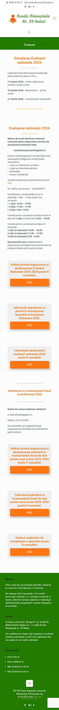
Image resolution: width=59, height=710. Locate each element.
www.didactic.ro (15, 661)
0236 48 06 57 (16, 2)
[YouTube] (34, 6)
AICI (10, 183)
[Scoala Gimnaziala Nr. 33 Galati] (29, 18)
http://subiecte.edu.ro (18, 671)
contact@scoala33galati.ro (40, 2)
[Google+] (29, 6)
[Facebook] (25, 6)
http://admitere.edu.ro (18, 666)
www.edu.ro (13, 656)
